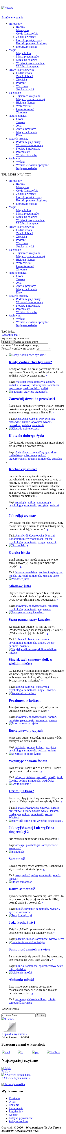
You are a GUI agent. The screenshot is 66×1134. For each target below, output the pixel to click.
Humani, (50, 535)
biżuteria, (20, 747)
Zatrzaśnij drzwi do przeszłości (32, 399)
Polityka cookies (18, 1121)
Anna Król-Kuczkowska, (30, 535)
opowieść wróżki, (41, 421)
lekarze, (54, 810)
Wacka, (49, 814)
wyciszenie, (15, 388)
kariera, (31, 747)
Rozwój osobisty (18, 138)
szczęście (57, 458)
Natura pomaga (18, 115)
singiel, (42, 642)
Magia (12, 49)
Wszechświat (23, 105)
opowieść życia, (38, 605)
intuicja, (20, 965)
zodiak (44, 388)
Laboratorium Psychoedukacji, (26, 538)
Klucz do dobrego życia (26, 436)
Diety (19, 135)
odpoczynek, (39, 385)
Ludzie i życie (24, 73)
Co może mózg (25, 109)
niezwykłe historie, (20, 421)
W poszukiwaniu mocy (29, 145)
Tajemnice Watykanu (28, 96)
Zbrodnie (21, 112)
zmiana (47, 609)
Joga (18, 125)
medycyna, (15, 814)
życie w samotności (20, 912)
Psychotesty (23, 151)
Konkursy (14, 1098)
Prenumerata (16, 1108)
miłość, (42, 455)
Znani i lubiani (24, 76)
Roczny (20, 26)
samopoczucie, (49, 845)
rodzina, (27, 425)
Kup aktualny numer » (14, 1034)
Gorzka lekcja (19, 552)
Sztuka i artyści (25, 89)
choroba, (45, 807)
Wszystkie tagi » (11, 334)
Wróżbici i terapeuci (27, 66)
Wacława (14, 817)
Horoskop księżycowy (29, 40)
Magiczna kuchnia (26, 132)
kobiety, (40, 747)
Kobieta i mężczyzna (28, 148)
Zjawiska (21, 79)
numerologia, (44, 502)
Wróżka (20, 161)
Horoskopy (15, 23)
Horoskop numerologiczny (31, 43)
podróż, (52, 716)
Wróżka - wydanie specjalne (32, 165)
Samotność (17, 859)
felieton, (31, 777)
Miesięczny (22, 30)
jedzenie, (20, 938)
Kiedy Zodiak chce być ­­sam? (30, 362)
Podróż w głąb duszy (28, 142)
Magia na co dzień (26, 59)
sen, (40, 609)
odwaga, (20, 845)
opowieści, (21, 605)
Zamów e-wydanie (12, 17)
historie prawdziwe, (26, 572)
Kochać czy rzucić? (23, 469)
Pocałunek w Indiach (25, 700)
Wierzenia (22, 86)
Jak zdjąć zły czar (22, 516)
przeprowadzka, (18, 458)
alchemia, (20, 999)
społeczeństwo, (47, 965)
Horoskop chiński (26, 46)
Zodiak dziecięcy (26, 36)
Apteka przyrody (26, 128)
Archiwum (15, 158)
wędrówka (48, 780)
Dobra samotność (22, 889)
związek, (55, 908)
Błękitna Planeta (25, 102)
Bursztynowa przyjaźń (26, 730)
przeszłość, (15, 425)
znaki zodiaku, (31, 388)
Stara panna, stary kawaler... (30, 619)
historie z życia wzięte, (36, 810)
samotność (38, 425)
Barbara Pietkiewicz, (27, 807)
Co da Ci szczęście (27, 33)
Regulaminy (16, 1111)
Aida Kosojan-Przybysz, (36, 418)
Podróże (21, 82)
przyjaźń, (23, 575)
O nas (12, 1101)
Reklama (14, 1104)
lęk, (53, 418)
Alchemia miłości (21, 980)
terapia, (42, 542)
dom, (54, 452)
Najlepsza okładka (26, 168)
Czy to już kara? (21, 791)
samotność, (53, 385)
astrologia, (21, 502)
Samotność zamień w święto (29, 949)
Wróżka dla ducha (26, 155)
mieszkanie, (31, 455)
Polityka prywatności (21, 1118)
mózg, (34, 875)
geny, (18, 875)
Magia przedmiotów (27, 56)
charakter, (21, 381)
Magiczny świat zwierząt (30, 99)
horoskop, (25, 385)
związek (54, 505)
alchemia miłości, (37, 999)
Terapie (20, 122)
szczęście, (43, 505)
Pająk (5, 1071)
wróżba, (42, 750)
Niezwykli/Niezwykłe (21, 69)
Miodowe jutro (20, 586)
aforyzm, (20, 777)
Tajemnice (15, 92)
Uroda (19, 119)
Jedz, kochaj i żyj (22, 922)
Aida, (18, 418)
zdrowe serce (56, 938)
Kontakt (13, 1114)
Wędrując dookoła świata (28, 761)
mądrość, (41, 777)
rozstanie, (29, 908)
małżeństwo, (16, 455)
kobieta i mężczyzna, (51, 572)
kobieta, (20, 639)
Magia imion (23, 53)
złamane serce (51, 575)
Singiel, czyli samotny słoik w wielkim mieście (30, 661)
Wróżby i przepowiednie (30, 63)
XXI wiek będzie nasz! (15, 1078)
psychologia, (16, 505)
